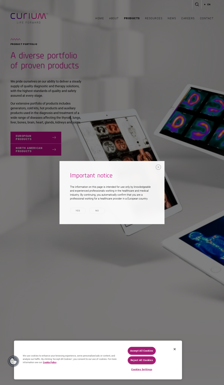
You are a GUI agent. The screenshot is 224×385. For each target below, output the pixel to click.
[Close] (158, 167)
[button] (13, 361)
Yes (78, 210)
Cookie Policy (50, 362)
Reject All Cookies (142, 360)
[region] (98, 360)
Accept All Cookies (141, 350)
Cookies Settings (141, 369)
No (97, 210)
